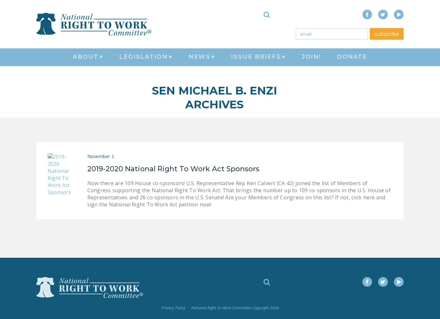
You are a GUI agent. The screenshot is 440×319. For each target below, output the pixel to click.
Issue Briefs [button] (256, 56)
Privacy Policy (173, 308)
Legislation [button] (143, 56)
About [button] (86, 56)
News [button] (199, 56)
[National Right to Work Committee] (94, 24)
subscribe (386, 34)
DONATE (352, 56)
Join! (311, 56)
